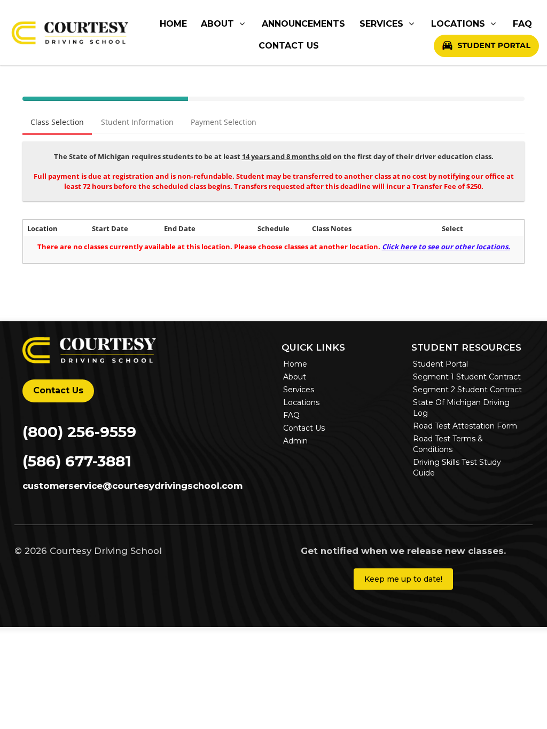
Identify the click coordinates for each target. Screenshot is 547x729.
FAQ (522, 24)
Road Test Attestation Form (465, 426)
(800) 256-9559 (79, 432)
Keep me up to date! (403, 579)
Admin (295, 441)
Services (383, 24)
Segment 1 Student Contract (467, 377)
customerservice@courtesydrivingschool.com (132, 485)
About (219, 24)
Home (173, 24)
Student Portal (440, 364)
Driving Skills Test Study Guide (457, 467)
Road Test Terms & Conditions (448, 444)
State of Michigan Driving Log (461, 408)
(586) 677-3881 (76, 461)
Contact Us (289, 46)
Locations (459, 24)
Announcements (303, 24)
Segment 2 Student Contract (467, 389)
